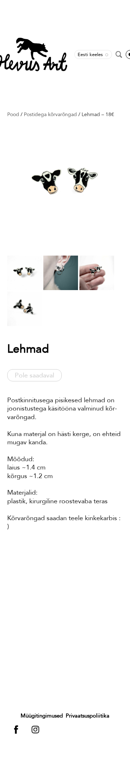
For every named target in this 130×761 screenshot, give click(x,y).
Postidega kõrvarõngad (50, 114)
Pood (13, 114)
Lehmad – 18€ (98, 114)
